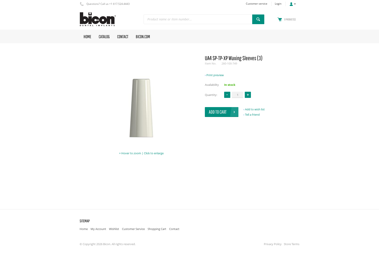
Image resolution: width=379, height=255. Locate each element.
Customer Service (133, 229)
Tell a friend (252, 115)
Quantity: (211, 95)
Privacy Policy (273, 244)
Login (278, 3)
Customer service (256, 3)
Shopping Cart (157, 229)
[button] (248, 95)
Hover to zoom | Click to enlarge (142, 153)
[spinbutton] (237, 95)
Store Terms (291, 244)
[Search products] (258, 19)
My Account (98, 229)
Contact (174, 229)
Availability (212, 85)
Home (84, 229)
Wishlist (114, 229)
